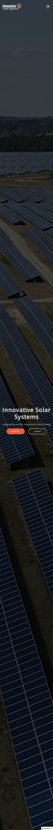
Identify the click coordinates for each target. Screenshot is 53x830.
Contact (37, 431)
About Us (15, 431)
